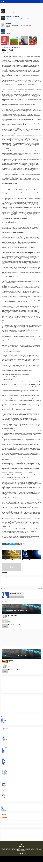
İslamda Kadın (4, 771)
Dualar (2, 717)
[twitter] (20, 853)
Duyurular (3, 738)
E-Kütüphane (4, 739)
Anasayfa (2, 714)
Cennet (3, 736)
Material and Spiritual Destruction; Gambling (14, 9)
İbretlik (3, 765)
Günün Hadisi (4, 746)
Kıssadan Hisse (4, 776)
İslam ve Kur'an (4, 817)
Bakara (3, 731)
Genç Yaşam (4, 742)
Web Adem (4, 814)
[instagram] (25, 853)
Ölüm (3, 787)
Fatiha (3, 740)
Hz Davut (3, 751)
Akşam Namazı (10, 660)
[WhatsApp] (17, 544)
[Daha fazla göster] (24, 544)
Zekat (2, 724)
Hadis (2, 718)
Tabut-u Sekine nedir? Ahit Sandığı (8, 559)
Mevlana (3, 782)
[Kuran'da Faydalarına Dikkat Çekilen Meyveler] (5, 621)
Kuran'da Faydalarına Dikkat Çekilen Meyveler (15, 620)
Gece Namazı (4, 741)
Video (3, 796)
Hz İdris (3, 753)
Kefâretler (3, 774)
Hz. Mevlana (4, 763)
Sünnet (3, 794)
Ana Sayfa (4, 47)
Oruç (3, 786)
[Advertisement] (21, 684)
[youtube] (23, 853)
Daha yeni (3, 588)
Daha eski (40, 588)
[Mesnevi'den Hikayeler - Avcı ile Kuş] (5, 626)
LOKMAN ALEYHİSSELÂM (12, 615)
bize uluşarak (8, 849)
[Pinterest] (19, 544)
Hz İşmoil (3, 754)
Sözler (2, 721)
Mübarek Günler (5, 783)
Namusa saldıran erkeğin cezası (28, 559)
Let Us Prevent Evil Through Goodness (12, 16)
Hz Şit (3, 758)
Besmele (3, 732)
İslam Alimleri (4, 769)
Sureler (3, 793)
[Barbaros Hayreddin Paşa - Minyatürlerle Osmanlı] (5, 671)
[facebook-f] (18, 853)
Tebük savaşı (4, 572)
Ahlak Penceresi (5, 728)
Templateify (23, 858)
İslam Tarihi (18, 47)
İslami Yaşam (4, 773)
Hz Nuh (3, 757)
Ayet (1, 716)
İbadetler (2, 722)
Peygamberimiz (3, 719)
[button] (1, 1)
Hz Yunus (3, 761)
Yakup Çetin (4, 797)
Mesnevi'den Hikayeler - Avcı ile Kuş (14, 624)
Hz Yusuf (3, 762)
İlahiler (3, 768)
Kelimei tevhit (4, 775)
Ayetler (2, 806)
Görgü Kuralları (4, 743)
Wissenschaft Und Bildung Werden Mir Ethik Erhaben (15, 29)
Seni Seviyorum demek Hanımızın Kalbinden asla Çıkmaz (15, 610)
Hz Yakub (3, 760)
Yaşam (3, 798)
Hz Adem (3, 750)
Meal (3, 781)
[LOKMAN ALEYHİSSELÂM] (5, 616)
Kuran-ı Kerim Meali (5, 779)
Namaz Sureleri (4, 785)
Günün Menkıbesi (5, 747)
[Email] (21, 544)
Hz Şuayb (3, 759)
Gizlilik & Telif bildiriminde (14, 849)
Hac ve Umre (4, 748)
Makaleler (3, 780)
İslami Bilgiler (4, 772)
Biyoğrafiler (4, 734)
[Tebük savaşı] (11, 567)
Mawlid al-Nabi (8, 23)
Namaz (2, 723)
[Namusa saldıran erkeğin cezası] (31, 554)
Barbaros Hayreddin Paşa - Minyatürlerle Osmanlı (16, 669)
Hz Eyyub (3, 752)
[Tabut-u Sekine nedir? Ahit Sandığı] (11, 554)
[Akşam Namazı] (5, 661)
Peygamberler (3, 720)
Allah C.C (3, 729)
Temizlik (3, 795)
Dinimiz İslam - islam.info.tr (11, 47)
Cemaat (3, 735)
